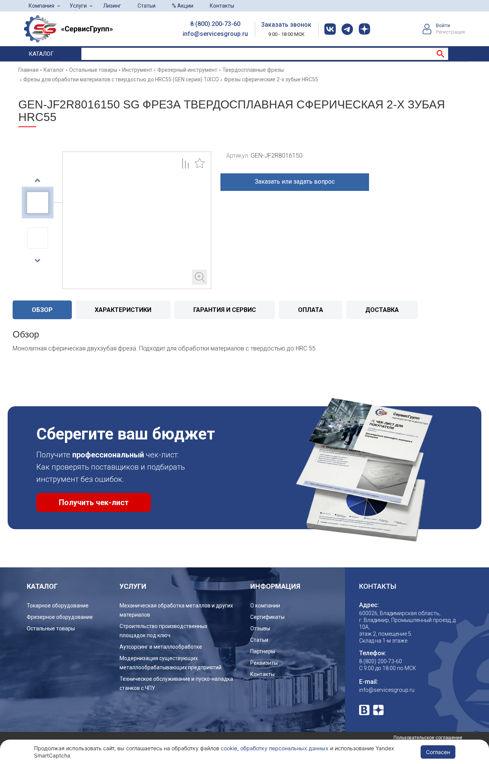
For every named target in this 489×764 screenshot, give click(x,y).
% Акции (182, 6)
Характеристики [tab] (123, 309)
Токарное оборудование (58, 605)
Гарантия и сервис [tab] (224, 309)
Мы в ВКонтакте (364, 710)
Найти (440, 54)
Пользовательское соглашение (427, 737)
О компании (265, 605)
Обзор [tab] (42, 309)
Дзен (378, 710)
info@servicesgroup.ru (215, 33)
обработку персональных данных (284, 748)
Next (37, 260)
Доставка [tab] (382, 309)
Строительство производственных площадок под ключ (163, 630)
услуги (133, 586)
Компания (41, 6)
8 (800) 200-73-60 (215, 23)
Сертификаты (267, 617)
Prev (37, 180)
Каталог (41, 53)
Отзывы (260, 628)
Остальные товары (51, 628)
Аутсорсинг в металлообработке (161, 647)
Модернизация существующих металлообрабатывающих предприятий (171, 662)
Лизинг (112, 6)
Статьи (146, 6)
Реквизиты (264, 663)
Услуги (78, 6)
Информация (275, 586)
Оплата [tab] (310, 309)
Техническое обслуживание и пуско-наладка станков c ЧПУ (176, 683)
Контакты (222, 6)
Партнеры (262, 651)
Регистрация (450, 32)
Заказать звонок (286, 24)
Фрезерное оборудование (60, 617)
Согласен (438, 752)
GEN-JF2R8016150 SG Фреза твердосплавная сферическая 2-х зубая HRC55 (136, 220)
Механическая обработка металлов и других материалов (176, 610)
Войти (443, 25)
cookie (229, 748)
